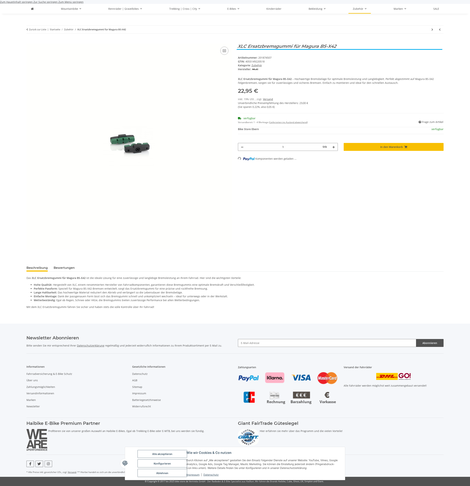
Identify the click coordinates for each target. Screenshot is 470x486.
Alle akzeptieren (162, 453)
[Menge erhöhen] (334, 147)
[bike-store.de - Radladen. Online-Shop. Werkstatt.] (32, 9)
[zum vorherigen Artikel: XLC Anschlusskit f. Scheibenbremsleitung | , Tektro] (440, 29)
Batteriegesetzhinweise (146, 400)
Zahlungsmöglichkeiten (40, 387)
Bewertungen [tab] (64, 268)
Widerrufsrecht (141, 406)
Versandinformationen (40, 393)
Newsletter (33, 406)
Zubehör (257, 65)
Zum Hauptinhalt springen (16, 2)
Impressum (193, 474)
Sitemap (137, 387)
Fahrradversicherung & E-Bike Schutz (49, 374)
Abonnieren (429, 343)
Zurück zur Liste (37, 29)
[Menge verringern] (242, 147)
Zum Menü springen (71, 2)
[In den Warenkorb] (29, 42)
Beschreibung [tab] (37, 268)
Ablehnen (162, 473)
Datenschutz (211, 474)
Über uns (32, 380)
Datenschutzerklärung (90, 345)
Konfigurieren (162, 463)
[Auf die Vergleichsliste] (224, 51)
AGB (134, 380)
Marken (31, 400)
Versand (268, 99)
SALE (436, 8)
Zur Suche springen (45, 2)
